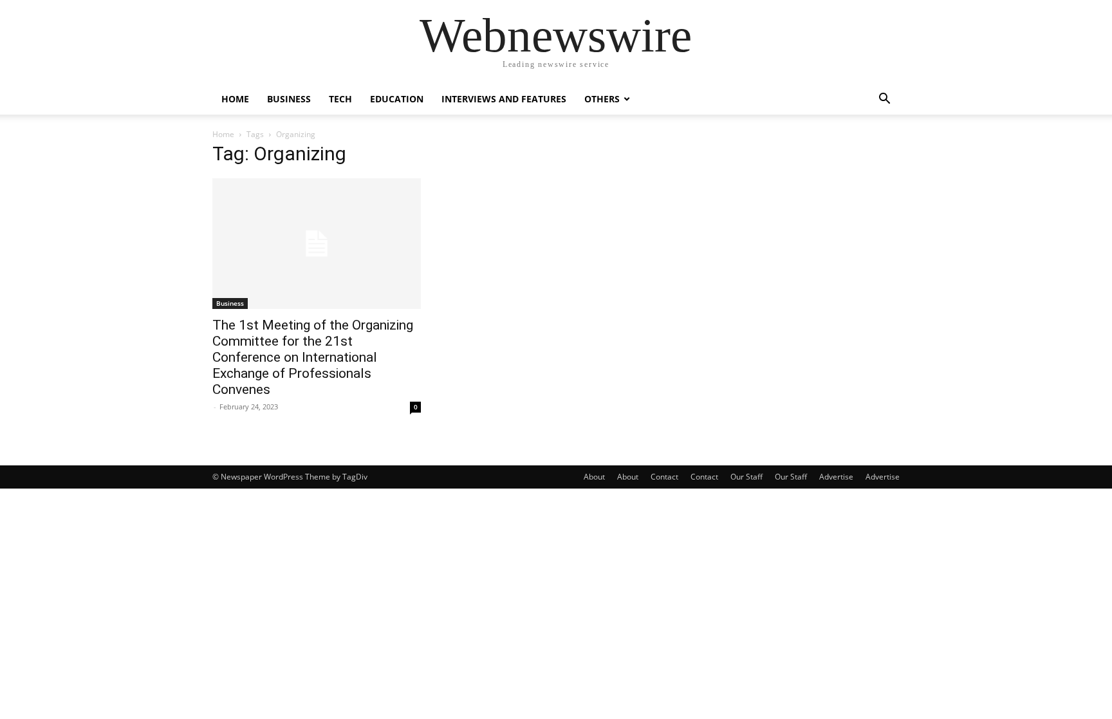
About (594, 476)
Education (396, 99)
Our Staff (746, 476)
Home (235, 99)
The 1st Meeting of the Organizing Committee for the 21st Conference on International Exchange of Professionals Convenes (312, 357)
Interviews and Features (503, 99)
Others (602, 99)
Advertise (836, 476)
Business (289, 99)
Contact (664, 476)
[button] (884, 100)
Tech (340, 99)
